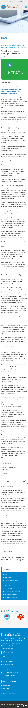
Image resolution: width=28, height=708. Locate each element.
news (4, 38)
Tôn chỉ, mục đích (9, 577)
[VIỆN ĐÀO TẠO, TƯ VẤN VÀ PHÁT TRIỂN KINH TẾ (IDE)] (10, 6)
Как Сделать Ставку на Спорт (11, 91)
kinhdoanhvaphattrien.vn (11, 597)
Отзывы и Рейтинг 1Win (9, 93)
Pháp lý (6, 574)
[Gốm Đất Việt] (20, 617)
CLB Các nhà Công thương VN (13, 591)
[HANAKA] (7, 617)
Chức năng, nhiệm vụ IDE (11, 580)
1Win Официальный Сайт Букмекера (13, 87)
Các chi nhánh (8, 589)
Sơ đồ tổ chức (6, 685)
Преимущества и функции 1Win (11, 89)
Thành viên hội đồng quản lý (10, 693)
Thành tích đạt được (10, 586)
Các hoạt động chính (10, 583)
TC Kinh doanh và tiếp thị (11, 594)
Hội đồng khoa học (7, 691)
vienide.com (12, 704)
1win (15, 99)
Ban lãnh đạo (6, 688)
